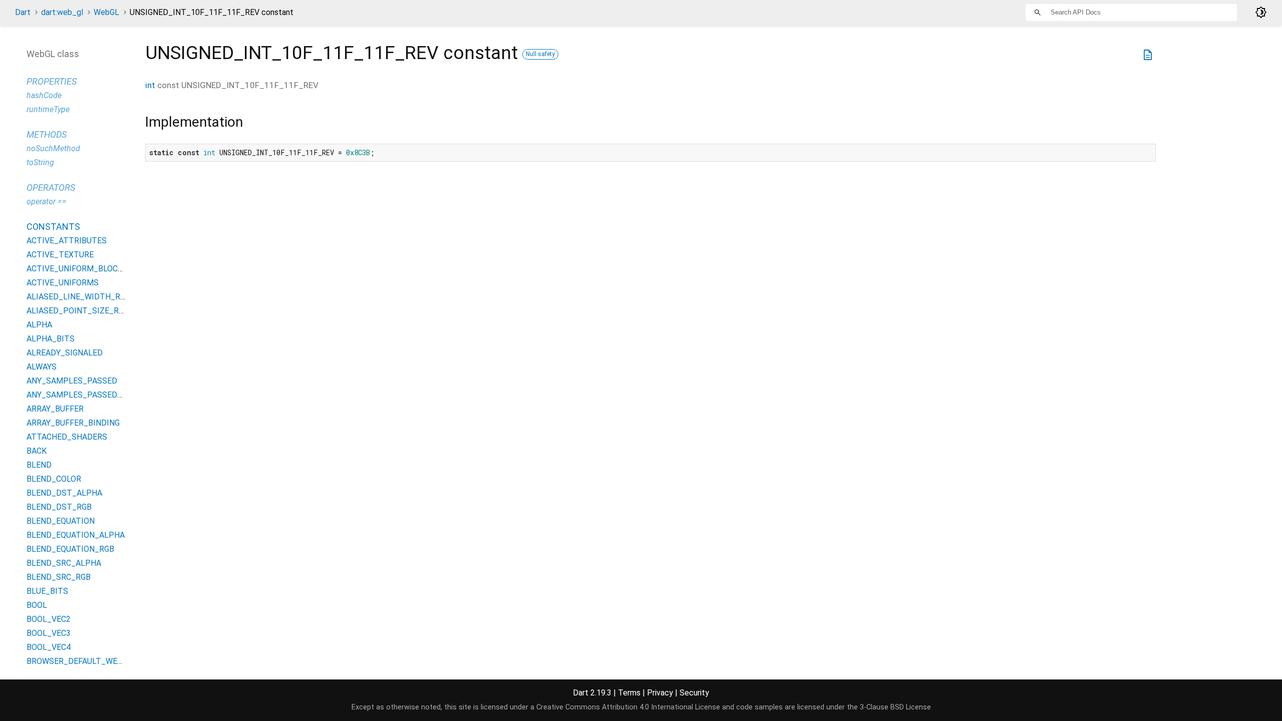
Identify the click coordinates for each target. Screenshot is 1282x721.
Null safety (540, 54)
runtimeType (48, 109)
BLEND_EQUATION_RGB (70, 549)
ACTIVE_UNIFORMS (63, 282)
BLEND (39, 465)
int (150, 85)
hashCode (44, 95)
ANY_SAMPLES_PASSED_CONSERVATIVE (103, 395)
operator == (47, 201)
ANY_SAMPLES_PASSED (72, 381)
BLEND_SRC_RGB (59, 577)
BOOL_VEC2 (49, 619)
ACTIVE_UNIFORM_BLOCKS (77, 268)
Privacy (660, 692)
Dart (23, 12)
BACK (37, 451)
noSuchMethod (53, 148)
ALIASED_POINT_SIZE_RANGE (83, 310)
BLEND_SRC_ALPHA (64, 563)
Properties (52, 81)
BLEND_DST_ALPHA (64, 493)
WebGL (106, 12)
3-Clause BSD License (895, 707)
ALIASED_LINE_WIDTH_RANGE (83, 296)
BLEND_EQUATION (61, 521)
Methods (47, 134)
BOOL (37, 605)
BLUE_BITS (47, 591)
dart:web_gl (62, 12)
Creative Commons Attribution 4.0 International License (628, 707)
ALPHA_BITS (51, 338)
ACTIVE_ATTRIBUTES (67, 240)
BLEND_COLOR (54, 479)
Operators (51, 187)
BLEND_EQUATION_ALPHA (76, 535)
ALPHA (39, 324)
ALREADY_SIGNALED (65, 352)
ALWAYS (42, 367)
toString (40, 162)
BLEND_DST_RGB (59, 507)
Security (694, 692)
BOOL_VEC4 (49, 647)
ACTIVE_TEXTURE (60, 254)
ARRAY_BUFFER (55, 409)
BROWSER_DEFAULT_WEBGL (79, 661)
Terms (629, 692)
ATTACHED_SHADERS (67, 437)
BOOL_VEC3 (49, 633)
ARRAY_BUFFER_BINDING (73, 423)
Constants (53, 226)
